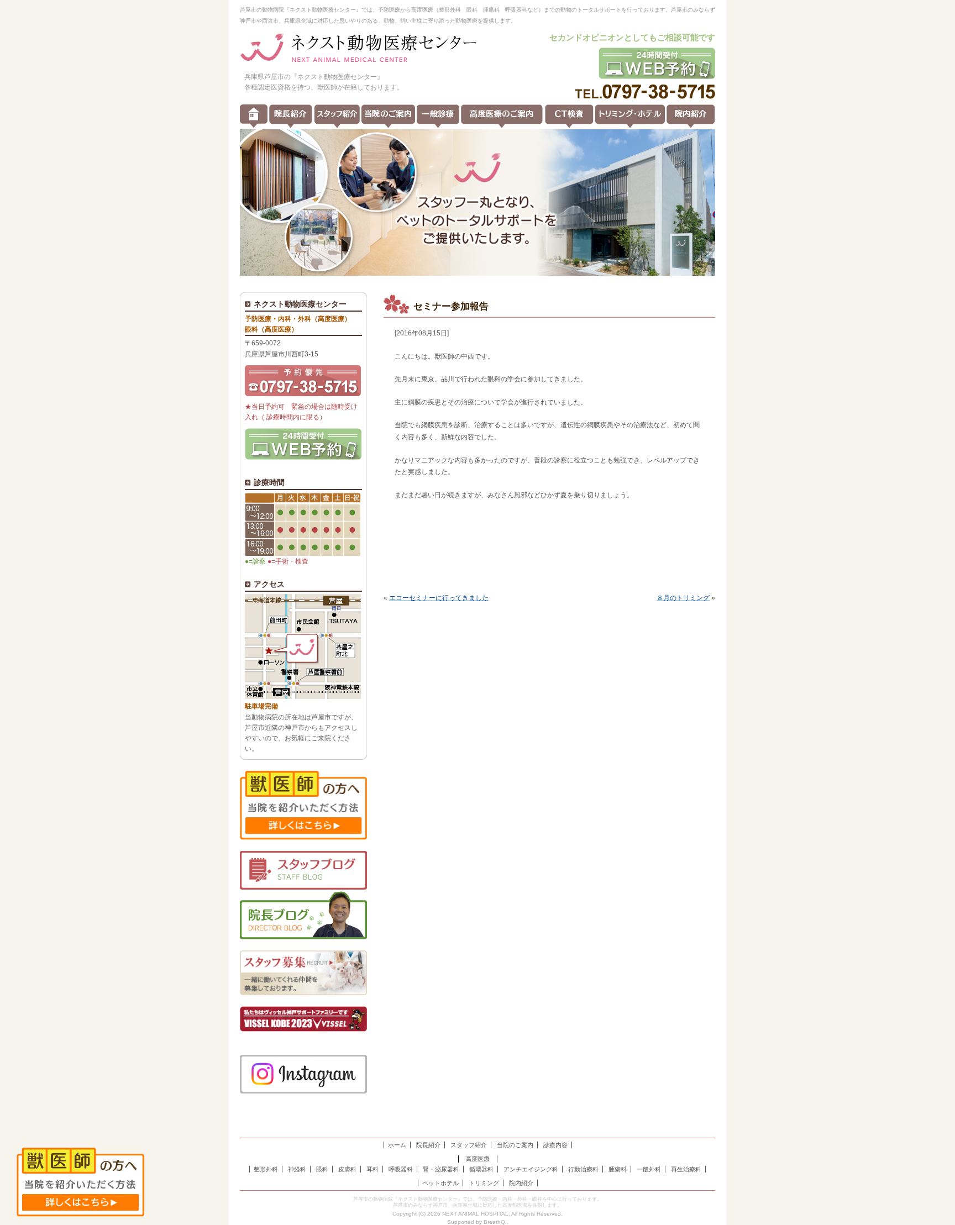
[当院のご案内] (388, 116)
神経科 (297, 1169)
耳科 (372, 1169)
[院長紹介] (290, 116)
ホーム (397, 1145)
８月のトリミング (683, 598)
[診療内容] (438, 116)
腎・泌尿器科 (441, 1169)
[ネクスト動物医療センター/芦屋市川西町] (359, 48)
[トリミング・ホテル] (630, 116)
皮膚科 (347, 1169)
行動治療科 (583, 1169)
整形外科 (266, 1169)
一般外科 (649, 1169)
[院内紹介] (691, 116)
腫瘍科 (617, 1169)
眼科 (322, 1169)
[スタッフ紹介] (337, 116)
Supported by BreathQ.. (477, 1222)
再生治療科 (686, 1169)
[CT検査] (569, 116)
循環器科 (481, 1169)
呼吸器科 (401, 1169)
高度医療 (477, 1158)
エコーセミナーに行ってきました (439, 598)
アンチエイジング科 (530, 1169)
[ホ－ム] (253, 116)
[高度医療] (502, 116)
